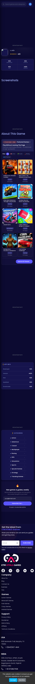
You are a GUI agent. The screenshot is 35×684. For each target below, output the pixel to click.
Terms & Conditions (8, 629)
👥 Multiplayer (7, 157)
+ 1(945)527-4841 (12, 647)
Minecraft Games (7, 601)
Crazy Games (6, 606)
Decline (22, 680)
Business (4, 587)
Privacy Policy (6, 617)
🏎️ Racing (27, 154)
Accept (13, 680)
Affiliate (4, 626)
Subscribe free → (17, 503)
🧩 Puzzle (20, 154)
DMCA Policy (5, 623)
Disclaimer (5, 620)
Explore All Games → (24, 261)
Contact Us (5, 584)
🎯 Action (12, 154)
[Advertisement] (17, 26)
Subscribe (27, 543)
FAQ (2, 590)
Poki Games (5, 604)
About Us (4, 578)
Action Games (6, 598)
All (7, 154)
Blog (2, 581)
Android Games (6, 609)
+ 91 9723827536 (11, 669)
